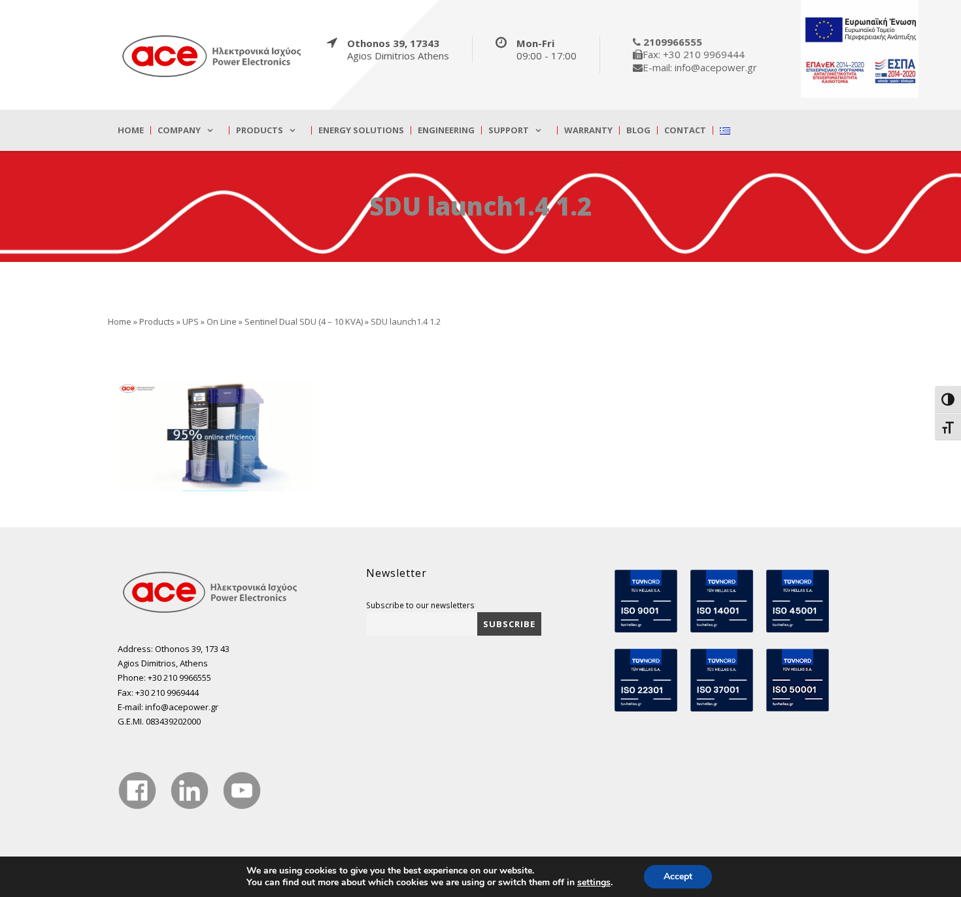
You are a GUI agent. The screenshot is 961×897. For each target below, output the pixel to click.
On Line (222, 321)
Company (179, 130)
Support (508, 130)
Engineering (446, 130)
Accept (678, 876)
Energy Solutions (361, 130)
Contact (685, 130)
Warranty (588, 130)
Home (131, 130)
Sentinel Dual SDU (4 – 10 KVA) (303, 321)
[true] (212, 55)
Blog (638, 130)
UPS (190, 321)
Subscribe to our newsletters (420, 605)
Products (259, 130)
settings (594, 883)
